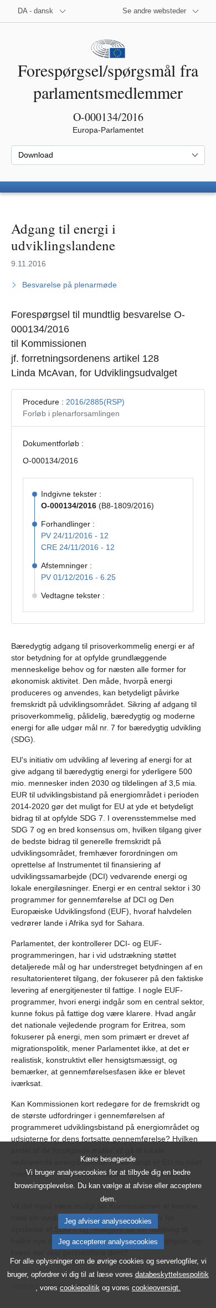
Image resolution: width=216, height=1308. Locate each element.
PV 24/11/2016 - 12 (75, 535)
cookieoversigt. (156, 1288)
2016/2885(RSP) (95, 401)
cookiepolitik (80, 1288)
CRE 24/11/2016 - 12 (78, 547)
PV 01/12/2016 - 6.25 (78, 577)
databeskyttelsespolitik (172, 1274)
